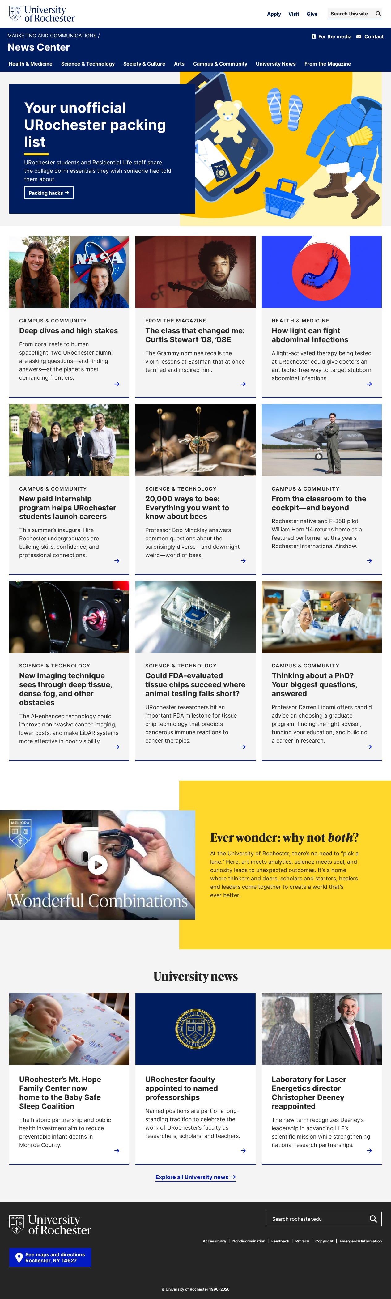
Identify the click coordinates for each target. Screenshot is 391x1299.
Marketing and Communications (52, 36)
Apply (274, 14)
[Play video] (97, 865)
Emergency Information (361, 1241)
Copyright (324, 1241)
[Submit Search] (373, 1219)
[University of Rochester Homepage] (42, 14)
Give (312, 14)
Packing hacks (46, 193)
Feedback (280, 1241)
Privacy (302, 1241)
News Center (38, 47)
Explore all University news (192, 1177)
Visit (293, 14)
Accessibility (214, 1241)
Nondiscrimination (248, 1241)
